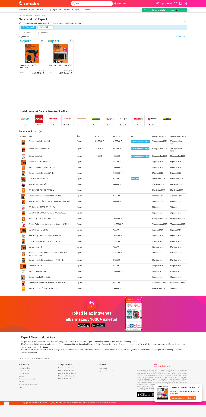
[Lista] (185, 4)
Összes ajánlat (28, 15)
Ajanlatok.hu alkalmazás (27, 379)
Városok (87, 10)
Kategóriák (77, 10)
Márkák (21, 376)
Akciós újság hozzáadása (28, 384)
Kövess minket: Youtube (66, 376)
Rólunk (21, 382)
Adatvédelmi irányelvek (87, 403)
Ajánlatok (57, 10)
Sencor (37, 15)
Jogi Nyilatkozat (55, 403)
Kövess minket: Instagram (67, 373)
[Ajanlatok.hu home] (29, 4)
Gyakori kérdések (25, 368)
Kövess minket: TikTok (66, 378)
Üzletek (67, 10)
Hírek (20, 387)
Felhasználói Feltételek (70, 403)
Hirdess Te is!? (24, 371)
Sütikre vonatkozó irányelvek (106, 403)
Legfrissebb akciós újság (40, 10)
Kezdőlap (23, 10)
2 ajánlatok (24, 37)
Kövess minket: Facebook (67, 370)
